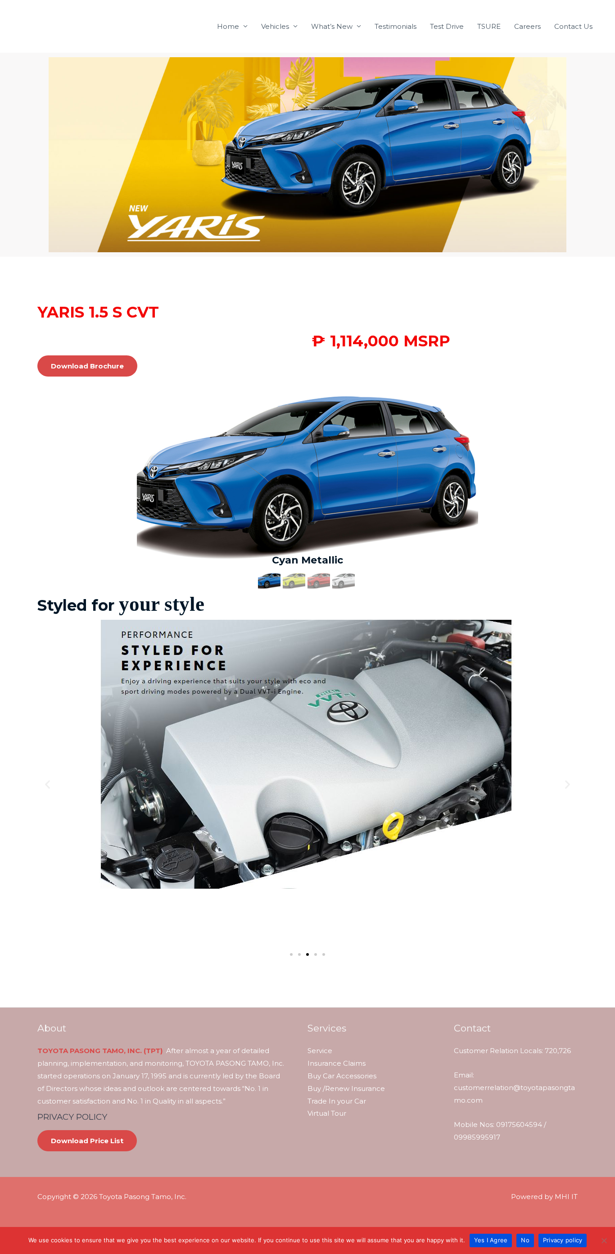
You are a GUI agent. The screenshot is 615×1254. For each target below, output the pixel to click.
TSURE (489, 26)
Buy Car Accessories (342, 1076)
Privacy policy (563, 1240)
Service (320, 1050)
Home (228, 26)
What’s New (332, 26)
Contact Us (573, 26)
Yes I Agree (491, 1240)
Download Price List (87, 1140)
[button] (47, 784)
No (525, 1240)
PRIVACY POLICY (72, 1117)
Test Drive (447, 26)
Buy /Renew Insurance (346, 1088)
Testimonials (395, 26)
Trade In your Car (337, 1101)
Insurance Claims (337, 1063)
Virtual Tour (327, 1113)
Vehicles (275, 26)
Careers (527, 26)
